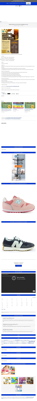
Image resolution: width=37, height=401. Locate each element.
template (24, 343)
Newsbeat (32, 342)
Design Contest (26, 340)
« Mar (2, 309)
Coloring (11, 340)
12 (21, 302)
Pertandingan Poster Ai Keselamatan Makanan (12, 118)
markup (23, 341)
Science (17, 343)
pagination (5, 343)
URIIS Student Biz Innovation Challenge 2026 (10, 324)
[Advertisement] (18, 13)
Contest (21, 340)
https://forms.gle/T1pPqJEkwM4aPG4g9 (12, 86)
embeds (34, 340)
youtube (2, 344)
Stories (21, 343)
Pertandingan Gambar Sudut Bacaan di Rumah (13, 117)
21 (31, 303)
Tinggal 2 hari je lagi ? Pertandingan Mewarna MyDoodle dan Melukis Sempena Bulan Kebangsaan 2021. (6, 109)
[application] (18, 283)
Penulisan (11, 343)
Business (6, 340)
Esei (2, 341)
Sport (19, 343)
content (17, 340)
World (32, 343)
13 (26, 302)
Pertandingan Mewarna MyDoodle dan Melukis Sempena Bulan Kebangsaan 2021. (30, 109)
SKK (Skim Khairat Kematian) (7, 329)
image (17, 341)
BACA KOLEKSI (18, 265)
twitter (27, 343)
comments (13, 340)
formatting (11, 341)
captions (9, 340)
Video (29, 343)
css (23, 340)
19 (21, 303)
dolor (30, 340)
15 (2, 303)
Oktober (2, 343)
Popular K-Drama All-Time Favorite (8, 318)
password (9, 343)
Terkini (22, 25)
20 (26, 303)
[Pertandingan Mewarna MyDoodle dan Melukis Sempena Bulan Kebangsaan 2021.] (30, 105)
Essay (4, 341)
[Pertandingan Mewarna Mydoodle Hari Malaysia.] (18, 105)
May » (5, 309)
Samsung (15, 343)
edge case (32, 340)
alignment (2, 340)
